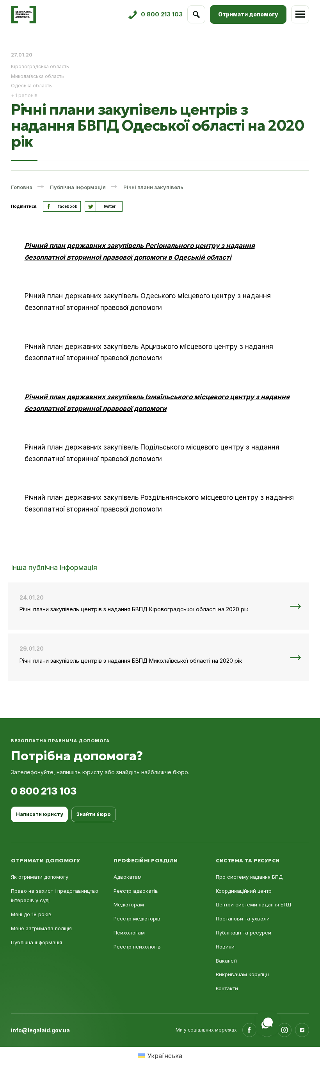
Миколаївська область (37, 76)
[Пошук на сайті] (196, 14)
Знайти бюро (93, 814)
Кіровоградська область (40, 66)
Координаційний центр (244, 891)
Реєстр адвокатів (136, 891)
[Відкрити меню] (300, 14)
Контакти (227, 988)
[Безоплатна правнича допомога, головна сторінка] (23, 14)
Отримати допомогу (248, 14)
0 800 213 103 (43, 791)
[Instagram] (284, 1030)
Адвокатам (128, 877)
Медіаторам (129, 904)
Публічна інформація (36, 942)
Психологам (129, 932)
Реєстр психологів (137, 946)
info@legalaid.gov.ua (40, 1030)
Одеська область (31, 85)
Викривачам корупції (242, 974)
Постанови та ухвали (243, 918)
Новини (225, 946)
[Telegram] (302, 1030)
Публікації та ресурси (243, 932)
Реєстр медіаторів (137, 918)
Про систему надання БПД (249, 877)
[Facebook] (249, 1030)
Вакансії (226, 960)
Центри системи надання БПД (254, 904)
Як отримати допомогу (39, 877)
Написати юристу (39, 814)
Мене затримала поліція (41, 928)
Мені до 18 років (31, 914)
